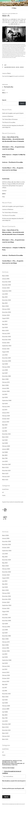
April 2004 (5, 364)
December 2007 (6, 358)
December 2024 (6, 300)
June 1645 (5, 461)
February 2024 (6, 309)
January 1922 (5, 421)
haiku (17, 67)
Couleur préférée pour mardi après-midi (13, 788)
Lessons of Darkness (7, 116)
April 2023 (5, 327)
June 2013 (5, 355)
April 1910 (5, 440)
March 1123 (5, 473)
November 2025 (6, 285)
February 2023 (6, 333)
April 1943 (5, 403)
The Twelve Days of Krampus (10, 119)
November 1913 (6, 434)
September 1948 (6, 400)
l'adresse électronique (8, 767)
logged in (11, 76)
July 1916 (4, 431)
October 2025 (6, 288)
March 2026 (5, 275)
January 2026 (5, 278)
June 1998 (5, 370)
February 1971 (6, 382)
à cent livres (5, 489)
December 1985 (6, 376)
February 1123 (6, 476)
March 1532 (5, 467)
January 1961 (5, 388)
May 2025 (5, 297)
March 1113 (5, 479)
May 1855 (4, 455)
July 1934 (4, 409)
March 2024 (5, 306)
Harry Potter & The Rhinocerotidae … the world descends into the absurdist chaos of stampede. (13, 139)
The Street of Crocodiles (8, 122)
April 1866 (5, 452)
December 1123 (6, 470)
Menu (14, 8)
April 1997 (5, 373)
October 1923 (5, 418)
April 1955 (5, 397)
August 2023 (5, 318)
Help (3, 196)
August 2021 (5, 352)
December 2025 (6, 281)
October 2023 (6, 315)
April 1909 (5, 443)
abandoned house (9, 67)
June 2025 (5, 294)
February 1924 (6, 415)
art (5, 65)
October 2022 (6, 342)
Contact (4, 190)
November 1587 (6, 464)
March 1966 (5, 385)
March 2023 (5, 330)
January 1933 (5, 412)
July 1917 (4, 428)
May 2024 (5, 303)
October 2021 (5, 348)
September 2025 (6, 291)
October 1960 (6, 391)
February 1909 (6, 446)
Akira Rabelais (11, 2)
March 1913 (5, 437)
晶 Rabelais (14, 13)
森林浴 (4, 193)
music (3, 495)
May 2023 (5, 324)
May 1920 (4, 425)
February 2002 (6, 367)
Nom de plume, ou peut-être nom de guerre (14, 781)
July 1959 (4, 394)
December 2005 (6, 361)
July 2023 (4, 321)
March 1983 (5, 379)
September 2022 (6, 345)
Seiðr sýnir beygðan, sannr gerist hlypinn (13, 113)
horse (22, 67)
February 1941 (6, 406)
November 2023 (6, 312)
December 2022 (6, 336)
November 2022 (6, 339)
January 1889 (5, 449)
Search (4, 100)
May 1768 (4, 458)
